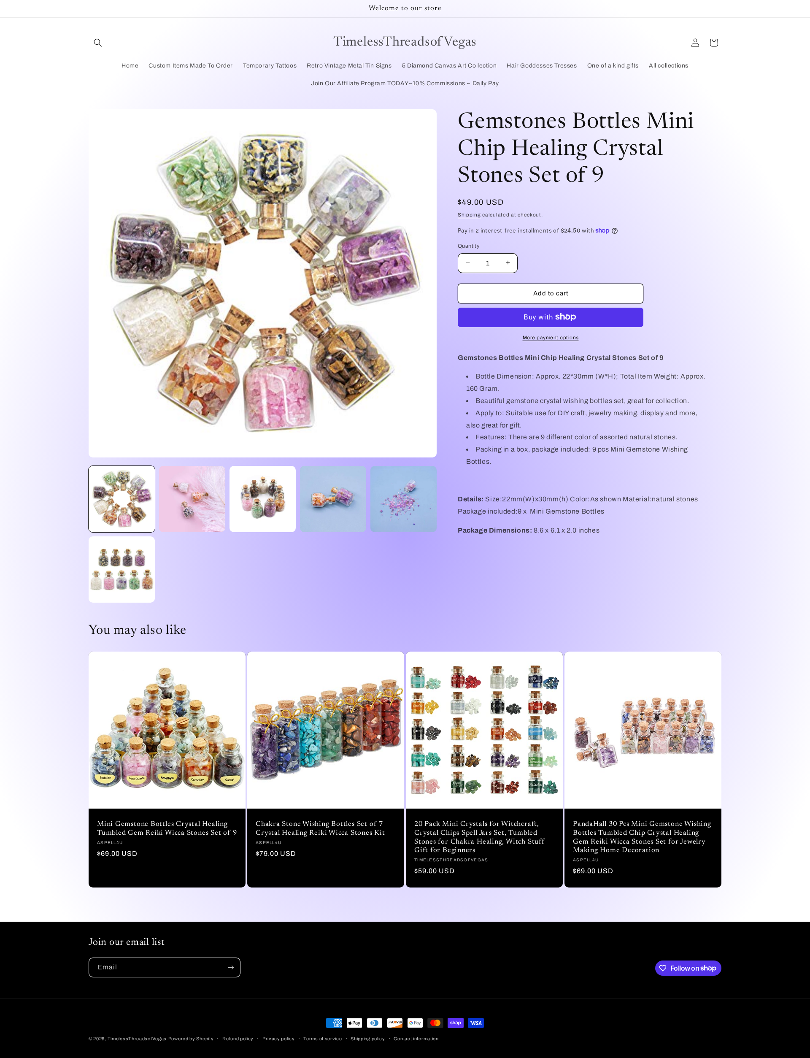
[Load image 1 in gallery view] (122, 499)
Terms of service (322, 1038)
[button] (98, 42)
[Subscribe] (230, 967)
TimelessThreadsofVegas (137, 1038)
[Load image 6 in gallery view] (122, 569)
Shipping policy (368, 1038)
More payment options (551, 337)
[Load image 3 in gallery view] (263, 499)
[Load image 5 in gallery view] (403, 499)
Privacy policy (278, 1038)
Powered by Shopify (191, 1038)
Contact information (416, 1038)
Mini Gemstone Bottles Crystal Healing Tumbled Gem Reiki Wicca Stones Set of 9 (167, 828)
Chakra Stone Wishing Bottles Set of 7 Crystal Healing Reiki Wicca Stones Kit (320, 828)
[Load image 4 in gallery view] (333, 499)
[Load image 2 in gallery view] (192, 499)
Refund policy (238, 1038)
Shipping (469, 215)
